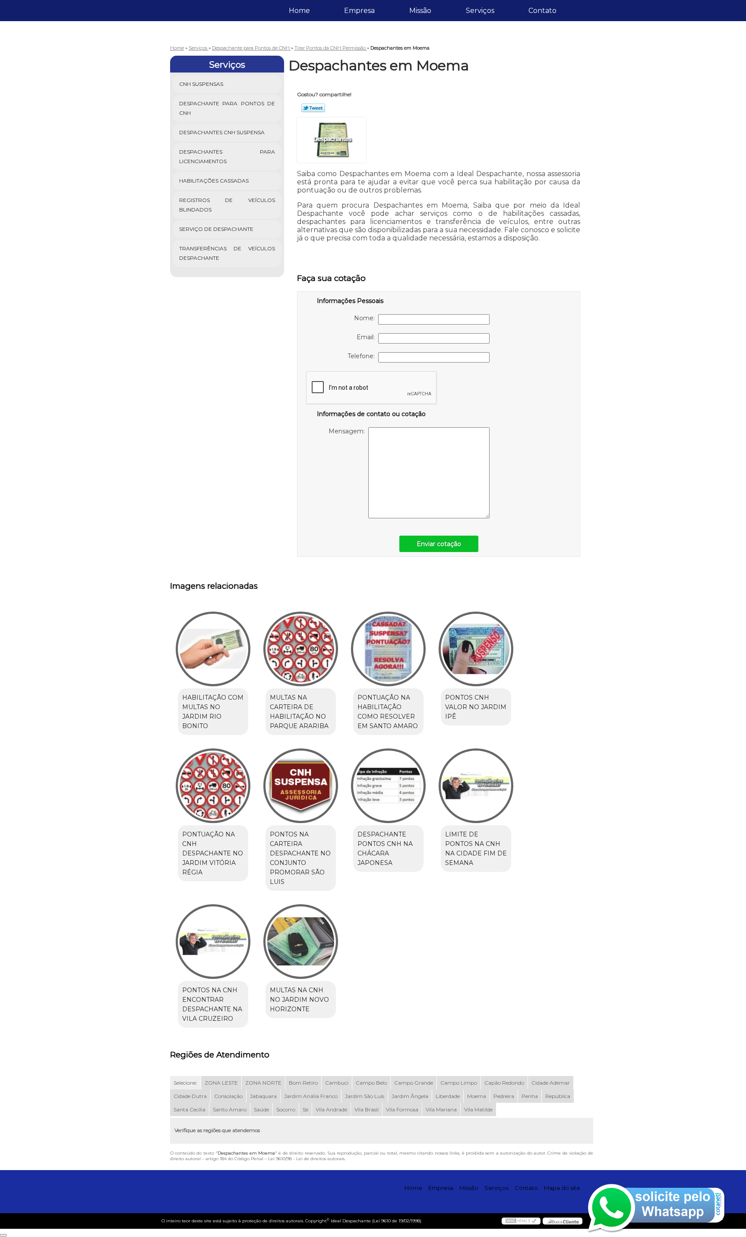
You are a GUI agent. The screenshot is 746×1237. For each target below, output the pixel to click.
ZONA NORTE (263, 1082)
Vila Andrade (331, 1109)
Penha (530, 1096)
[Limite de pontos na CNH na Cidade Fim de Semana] (476, 785)
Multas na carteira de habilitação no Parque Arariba (299, 712)
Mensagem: (348, 431)
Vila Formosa (402, 1109)
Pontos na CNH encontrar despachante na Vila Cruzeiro (212, 1004)
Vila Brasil (366, 1109)
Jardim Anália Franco (311, 1096)
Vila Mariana (441, 1109)
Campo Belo (371, 1082)
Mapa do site (562, 1187)
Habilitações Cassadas (214, 180)
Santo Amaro (230, 1109)
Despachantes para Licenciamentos (227, 156)
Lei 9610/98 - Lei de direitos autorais (306, 1158)
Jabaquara (263, 1096)
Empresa (359, 10)
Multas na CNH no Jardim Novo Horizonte (299, 999)
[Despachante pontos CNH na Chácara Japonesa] (388, 785)
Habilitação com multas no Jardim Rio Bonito (212, 712)
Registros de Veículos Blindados (227, 205)
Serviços (480, 10)
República (557, 1096)
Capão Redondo (504, 1082)
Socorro (285, 1109)
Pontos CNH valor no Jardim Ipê (475, 707)
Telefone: (363, 356)
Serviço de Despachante (216, 229)
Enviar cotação (439, 544)
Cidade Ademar (550, 1082)
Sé (305, 1109)
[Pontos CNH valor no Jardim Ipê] (476, 649)
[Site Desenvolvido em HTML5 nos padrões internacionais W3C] (521, 1221)
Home (299, 10)
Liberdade (448, 1096)
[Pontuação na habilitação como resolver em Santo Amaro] (388, 649)
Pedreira (503, 1096)
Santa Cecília (189, 1109)
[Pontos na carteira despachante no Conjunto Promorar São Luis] (300, 785)
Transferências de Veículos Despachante (227, 253)
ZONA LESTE (221, 1082)
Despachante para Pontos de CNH (227, 108)
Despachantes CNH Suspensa (222, 132)
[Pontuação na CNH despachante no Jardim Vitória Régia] (213, 785)
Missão (420, 10)
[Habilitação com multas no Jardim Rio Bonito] (213, 649)
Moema (476, 1096)
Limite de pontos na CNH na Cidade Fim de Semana (476, 848)
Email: (367, 337)
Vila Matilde (478, 1109)
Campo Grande (413, 1082)
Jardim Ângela (410, 1096)
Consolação (228, 1096)
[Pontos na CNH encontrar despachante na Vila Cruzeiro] (213, 941)
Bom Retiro (303, 1082)
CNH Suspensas (201, 84)
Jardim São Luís (364, 1096)
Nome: (366, 318)
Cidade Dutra (190, 1096)
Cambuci (336, 1082)
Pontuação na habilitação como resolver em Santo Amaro (387, 712)
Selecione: (185, 1082)
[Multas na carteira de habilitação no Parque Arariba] (300, 649)
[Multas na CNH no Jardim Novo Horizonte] (300, 941)
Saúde (261, 1109)
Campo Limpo (458, 1082)
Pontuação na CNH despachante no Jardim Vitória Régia (212, 853)
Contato (542, 10)
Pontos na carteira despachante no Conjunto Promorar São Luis (300, 858)
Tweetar (313, 108)
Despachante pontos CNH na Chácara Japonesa (385, 848)
